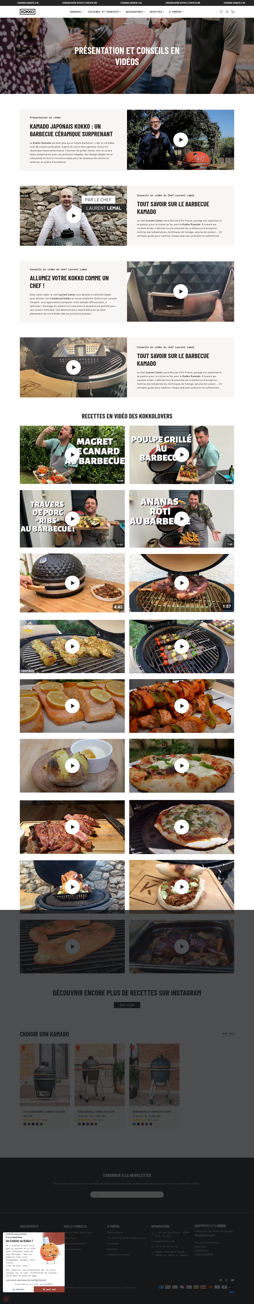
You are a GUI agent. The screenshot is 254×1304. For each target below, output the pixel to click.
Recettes (112, 1249)
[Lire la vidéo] (180, 140)
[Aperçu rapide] (66, 1050)
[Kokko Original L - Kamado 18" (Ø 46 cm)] (100, 1075)
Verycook (200, 1246)
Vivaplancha (201, 1250)
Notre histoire (115, 1232)
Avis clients (70, 1238)
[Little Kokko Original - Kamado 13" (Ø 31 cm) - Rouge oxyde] (37, 1124)
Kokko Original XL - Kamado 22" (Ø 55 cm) (152, 1111)
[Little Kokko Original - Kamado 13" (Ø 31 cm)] (45, 1075)
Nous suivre (127, 1005)
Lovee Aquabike (204, 1254)
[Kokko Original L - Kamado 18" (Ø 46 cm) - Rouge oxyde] (91, 1124)
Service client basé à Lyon (78, 1232)
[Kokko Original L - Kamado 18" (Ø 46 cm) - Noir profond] (83, 1124)
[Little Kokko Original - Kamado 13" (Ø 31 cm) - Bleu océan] (41, 1124)
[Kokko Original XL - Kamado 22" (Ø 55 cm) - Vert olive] (146, 1124)
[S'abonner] (160, 1194)
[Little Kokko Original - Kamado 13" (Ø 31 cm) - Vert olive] (28, 1124)
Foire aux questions (75, 1243)
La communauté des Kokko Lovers (126, 1238)
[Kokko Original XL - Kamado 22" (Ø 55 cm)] (154, 1075)
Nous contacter (72, 1249)
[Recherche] (221, 12)
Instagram (112, 1243)
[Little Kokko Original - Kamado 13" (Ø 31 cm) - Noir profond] (33, 1124)
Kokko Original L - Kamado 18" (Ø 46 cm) (96, 1111)
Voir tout (228, 1033)
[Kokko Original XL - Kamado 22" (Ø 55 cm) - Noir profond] (138, 1124)
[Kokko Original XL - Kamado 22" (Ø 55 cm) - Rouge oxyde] (142, 1124)
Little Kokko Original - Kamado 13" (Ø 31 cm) (44, 1111)
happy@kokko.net (165, 1241)
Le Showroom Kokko (119, 1254)
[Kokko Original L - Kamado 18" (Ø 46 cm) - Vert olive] (79, 1124)
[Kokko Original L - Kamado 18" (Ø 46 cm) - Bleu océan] (96, 1124)
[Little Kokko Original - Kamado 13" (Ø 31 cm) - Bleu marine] (24, 1124)
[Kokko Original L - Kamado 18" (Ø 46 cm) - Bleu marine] (87, 1124)
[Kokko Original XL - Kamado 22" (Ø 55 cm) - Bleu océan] (134, 1124)
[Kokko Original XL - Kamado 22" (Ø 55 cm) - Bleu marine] (150, 1124)
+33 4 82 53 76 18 (166, 1246)
